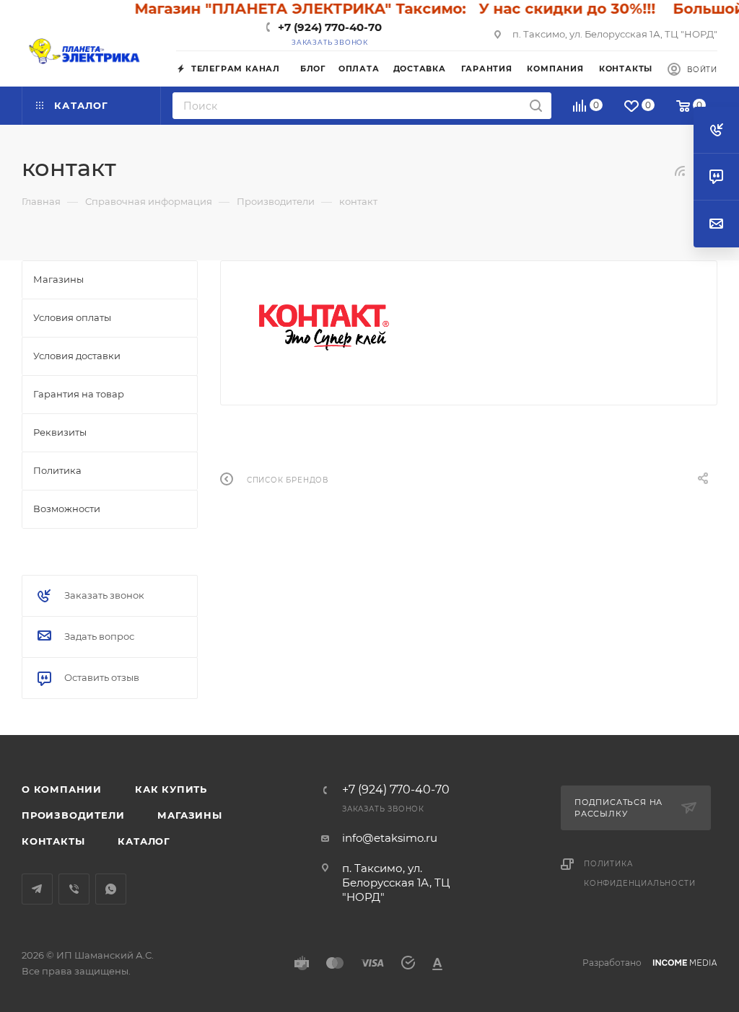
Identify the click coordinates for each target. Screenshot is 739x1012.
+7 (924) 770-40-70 (330, 27)
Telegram (37, 889)
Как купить (171, 789)
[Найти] (535, 105)
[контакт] (324, 327)
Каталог (144, 841)
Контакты (53, 841)
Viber (73, 889)
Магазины (189, 815)
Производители (73, 815)
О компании (62, 789)
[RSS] (680, 170)
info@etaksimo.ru (389, 838)
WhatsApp (110, 889)
